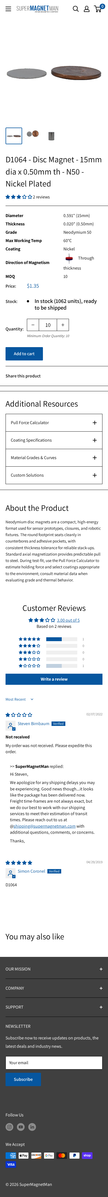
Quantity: (15, 329)
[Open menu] (8, 9)
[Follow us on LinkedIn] (32, 1127)
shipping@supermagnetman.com (45, 826)
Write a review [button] (54, 679)
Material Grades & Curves (33, 458)
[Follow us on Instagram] (9, 1127)
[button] (19, 197)
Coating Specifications (31, 440)
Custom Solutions (27, 475)
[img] (19, 715)
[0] (97, 9)
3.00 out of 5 (68, 620)
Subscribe (23, 1079)
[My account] (86, 9)
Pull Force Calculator (30, 422)
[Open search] (76, 9)
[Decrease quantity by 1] (33, 325)
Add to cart (24, 354)
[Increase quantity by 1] (63, 325)
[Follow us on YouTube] (21, 1127)
